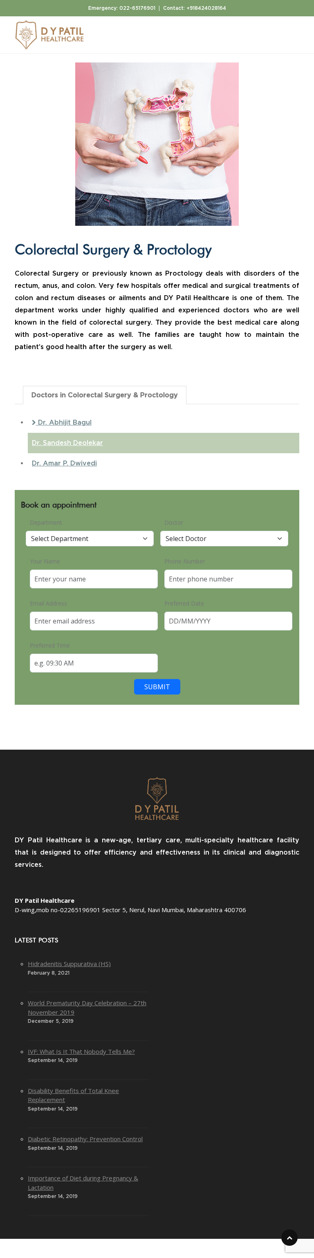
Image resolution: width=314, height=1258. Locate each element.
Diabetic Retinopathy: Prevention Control (85, 1139)
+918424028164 (206, 8)
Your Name (45, 561)
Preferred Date (184, 603)
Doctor (173, 522)
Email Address (48, 603)
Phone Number (184, 561)
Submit (157, 686)
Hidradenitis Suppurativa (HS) (69, 964)
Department (46, 522)
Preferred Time (50, 645)
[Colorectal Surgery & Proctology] (157, 144)
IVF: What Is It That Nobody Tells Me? (81, 1051)
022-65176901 (137, 8)
